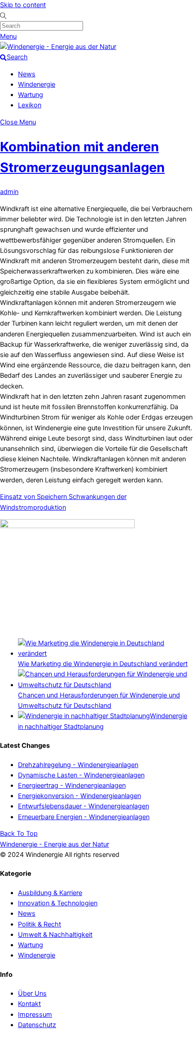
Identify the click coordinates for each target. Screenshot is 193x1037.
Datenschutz (37, 1025)
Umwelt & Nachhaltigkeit (55, 935)
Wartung (30, 95)
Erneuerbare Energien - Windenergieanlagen (83, 817)
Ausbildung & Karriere (50, 893)
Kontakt (29, 1004)
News (26, 74)
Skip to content (23, 5)
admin (9, 192)
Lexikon (29, 105)
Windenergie (36, 84)
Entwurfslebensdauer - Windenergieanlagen (83, 806)
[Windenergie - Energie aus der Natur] (58, 47)
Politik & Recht (39, 924)
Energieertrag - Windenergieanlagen (72, 785)
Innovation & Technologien (57, 903)
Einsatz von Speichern (33, 497)
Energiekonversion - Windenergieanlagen (79, 796)
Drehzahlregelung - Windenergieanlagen (78, 765)
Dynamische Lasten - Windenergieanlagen (81, 775)
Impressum (35, 1015)
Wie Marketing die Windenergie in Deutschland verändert (103, 664)
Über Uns (32, 993)
